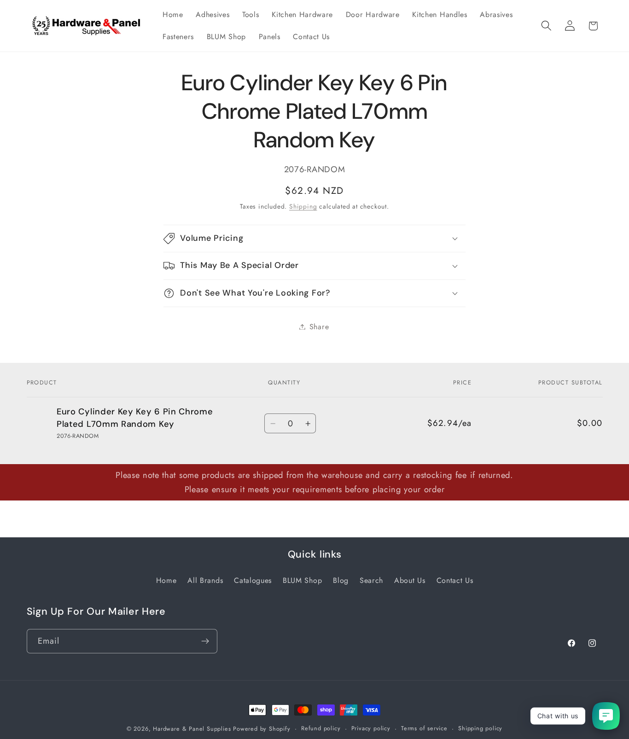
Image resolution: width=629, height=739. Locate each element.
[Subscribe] (205, 641)
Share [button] (319, 326)
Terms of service (424, 728)
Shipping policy (480, 728)
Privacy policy (370, 728)
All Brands (205, 580)
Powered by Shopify (262, 728)
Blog (341, 580)
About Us (409, 580)
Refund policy (320, 728)
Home (166, 580)
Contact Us (455, 580)
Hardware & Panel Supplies (192, 728)
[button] (546, 26)
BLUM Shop (302, 580)
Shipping (303, 205)
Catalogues (253, 580)
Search (371, 580)
